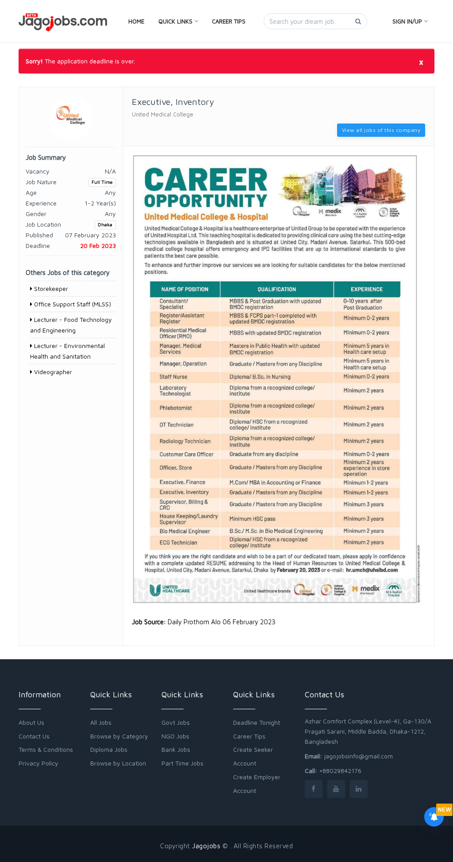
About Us (31, 722)
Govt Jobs (175, 722)
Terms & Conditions (46, 749)
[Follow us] (313, 788)
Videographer (52, 371)
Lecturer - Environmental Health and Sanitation (67, 351)
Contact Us (34, 736)
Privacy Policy (38, 763)
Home (136, 21)
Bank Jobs (175, 749)
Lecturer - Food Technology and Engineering (71, 325)
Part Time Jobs (182, 763)
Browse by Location (118, 763)
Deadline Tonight (256, 722)
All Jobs (100, 722)
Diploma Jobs (108, 749)
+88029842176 (340, 770)
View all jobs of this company (381, 130)
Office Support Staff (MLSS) (71, 304)
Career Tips (229, 21)
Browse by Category (119, 736)
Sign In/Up (407, 21)
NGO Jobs (175, 736)
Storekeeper (50, 288)
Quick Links (175, 21)
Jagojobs (206, 846)
